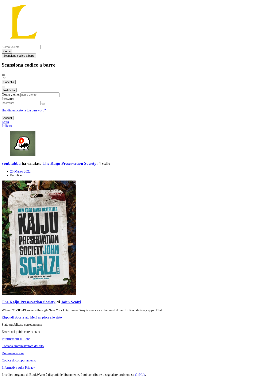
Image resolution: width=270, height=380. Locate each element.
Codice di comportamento (19, 360)
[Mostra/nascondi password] (43, 103)
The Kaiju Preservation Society (69, 163)
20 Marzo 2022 (20, 171)
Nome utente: (11, 94)
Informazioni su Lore (16, 339)
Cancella (8, 82)
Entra (5, 122)
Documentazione (13, 353)
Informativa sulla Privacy (18, 367)
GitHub (140, 374)
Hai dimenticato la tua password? (24, 110)
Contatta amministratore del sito (23, 346)
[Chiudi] (3, 75)
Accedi (7, 117)
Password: (8, 98)
